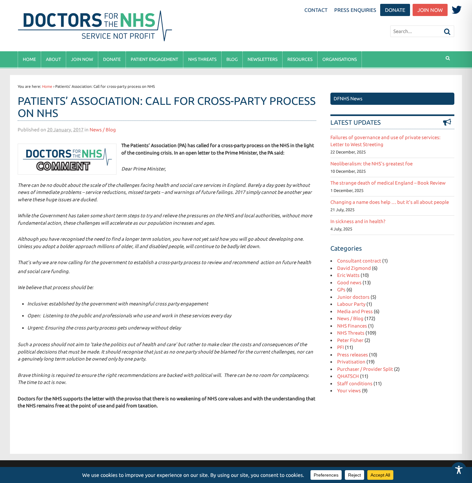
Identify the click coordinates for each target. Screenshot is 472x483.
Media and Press (355, 311)
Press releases (352, 354)
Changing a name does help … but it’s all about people (389, 202)
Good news (349, 282)
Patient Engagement (154, 59)
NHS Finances (352, 326)
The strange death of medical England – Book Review (388, 183)
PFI (340, 347)
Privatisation (351, 361)
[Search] (447, 32)
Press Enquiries (355, 10)
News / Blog (103, 129)
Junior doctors (353, 297)
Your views (349, 390)
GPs (341, 289)
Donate (395, 10)
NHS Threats (202, 59)
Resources (299, 59)
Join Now (430, 10)
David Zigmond (354, 268)
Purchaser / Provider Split (365, 369)
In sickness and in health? (357, 221)
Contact (316, 10)
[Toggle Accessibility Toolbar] (458, 470)
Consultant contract (359, 260)
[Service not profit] (96, 41)
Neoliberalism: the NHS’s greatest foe (371, 163)
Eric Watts (348, 275)
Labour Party (351, 304)
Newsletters (262, 59)
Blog (232, 59)
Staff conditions (354, 383)
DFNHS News (348, 98)
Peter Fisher (350, 340)
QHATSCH (348, 376)
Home (29, 59)
